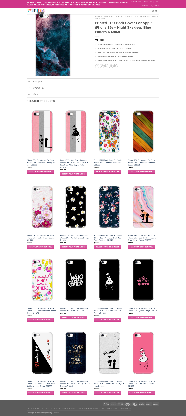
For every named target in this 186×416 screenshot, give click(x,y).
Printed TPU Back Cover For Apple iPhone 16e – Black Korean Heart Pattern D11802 (108, 310)
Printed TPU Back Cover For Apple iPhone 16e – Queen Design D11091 (142, 309)
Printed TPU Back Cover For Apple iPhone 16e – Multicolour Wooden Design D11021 (141, 162)
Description (37, 81)
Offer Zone (148, 2)
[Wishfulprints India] (39, 11)
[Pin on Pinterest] (111, 66)
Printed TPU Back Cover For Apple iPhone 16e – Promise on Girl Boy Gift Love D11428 (109, 383)
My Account (155, 6)
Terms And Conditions (94, 409)
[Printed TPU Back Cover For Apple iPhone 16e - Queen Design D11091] (143, 280)
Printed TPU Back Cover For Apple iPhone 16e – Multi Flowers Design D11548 (40, 237)
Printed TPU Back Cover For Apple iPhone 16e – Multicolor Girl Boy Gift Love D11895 (41, 162)
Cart (156, 2)
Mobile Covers (136, 2)
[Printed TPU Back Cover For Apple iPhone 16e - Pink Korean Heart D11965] (143, 352)
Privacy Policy (76, 409)
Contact (37, 409)
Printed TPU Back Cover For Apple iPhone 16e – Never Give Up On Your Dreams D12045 (75, 383)
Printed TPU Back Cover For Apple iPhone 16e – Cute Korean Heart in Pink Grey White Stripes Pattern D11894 (74, 163)
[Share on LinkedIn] (115, 66)
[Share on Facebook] (97, 66)
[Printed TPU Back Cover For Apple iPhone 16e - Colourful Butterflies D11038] (109, 131)
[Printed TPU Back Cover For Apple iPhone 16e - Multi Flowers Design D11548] (42, 207)
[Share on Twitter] (102, 66)
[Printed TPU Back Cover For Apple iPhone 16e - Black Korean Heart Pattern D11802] (109, 280)
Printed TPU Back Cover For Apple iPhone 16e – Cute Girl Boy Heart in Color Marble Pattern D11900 (142, 237)
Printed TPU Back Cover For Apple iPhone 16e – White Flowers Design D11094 (74, 237)
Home (97, 17)
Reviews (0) (38, 88)
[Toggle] (29, 82)
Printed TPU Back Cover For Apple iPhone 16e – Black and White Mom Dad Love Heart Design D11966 (41, 383)
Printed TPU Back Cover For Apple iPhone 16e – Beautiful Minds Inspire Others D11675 (41, 310)
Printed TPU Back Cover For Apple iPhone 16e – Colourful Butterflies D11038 (108, 162)
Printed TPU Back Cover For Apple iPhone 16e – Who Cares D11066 (74, 309)
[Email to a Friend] (106, 66)
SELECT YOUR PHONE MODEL (40, 171)
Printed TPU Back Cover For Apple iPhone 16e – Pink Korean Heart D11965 (141, 383)
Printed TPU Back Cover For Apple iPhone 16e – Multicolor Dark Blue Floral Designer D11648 (108, 237)
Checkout (144, 6)
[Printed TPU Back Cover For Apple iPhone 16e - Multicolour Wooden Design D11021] (143, 131)
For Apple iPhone (141, 17)
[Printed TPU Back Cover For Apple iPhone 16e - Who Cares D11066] (75, 280)
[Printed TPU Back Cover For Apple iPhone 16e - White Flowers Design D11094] (75, 207)
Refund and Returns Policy (55, 409)
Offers (35, 94)
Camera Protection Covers (116, 17)
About (29, 409)
